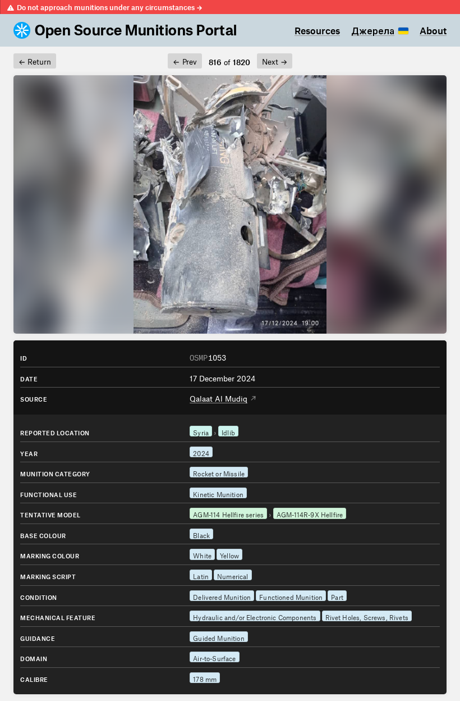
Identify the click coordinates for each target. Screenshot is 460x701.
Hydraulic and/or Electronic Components (254, 616)
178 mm (205, 678)
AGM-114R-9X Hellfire (310, 513)
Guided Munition (219, 637)
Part (337, 596)
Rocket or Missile (219, 472)
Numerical (233, 575)
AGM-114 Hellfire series (228, 513)
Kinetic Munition (218, 493)
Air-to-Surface (214, 657)
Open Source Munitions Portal (136, 30)
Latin (201, 575)
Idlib (228, 431)
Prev (184, 60)
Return (35, 60)
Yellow (229, 554)
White (202, 554)
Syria (201, 431)
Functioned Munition (291, 596)
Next (274, 60)
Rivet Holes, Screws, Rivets (366, 616)
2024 (201, 452)
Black (201, 534)
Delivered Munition (222, 596)
